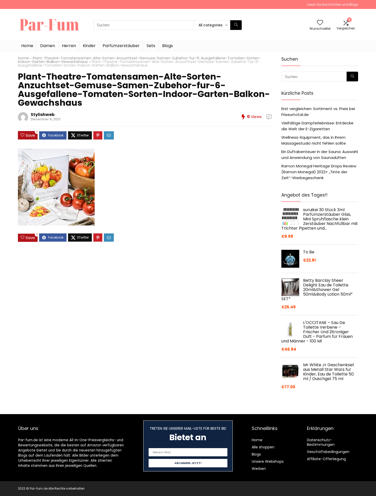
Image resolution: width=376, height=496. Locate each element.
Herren (69, 46)
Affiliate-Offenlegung (326, 458)
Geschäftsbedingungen (328, 451)
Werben (259, 468)
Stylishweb (42, 114)
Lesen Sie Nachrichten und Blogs (332, 4)
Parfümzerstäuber (121, 46)
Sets (151, 46)
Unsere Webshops (268, 461)
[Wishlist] (320, 23)
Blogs (167, 46)
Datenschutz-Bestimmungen (321, 442)
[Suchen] (236, 25)
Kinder (89, 46)
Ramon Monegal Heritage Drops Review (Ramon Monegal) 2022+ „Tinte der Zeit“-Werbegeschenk (318, 171)
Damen (47, 46)
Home (27, 46)
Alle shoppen (263, 447)
